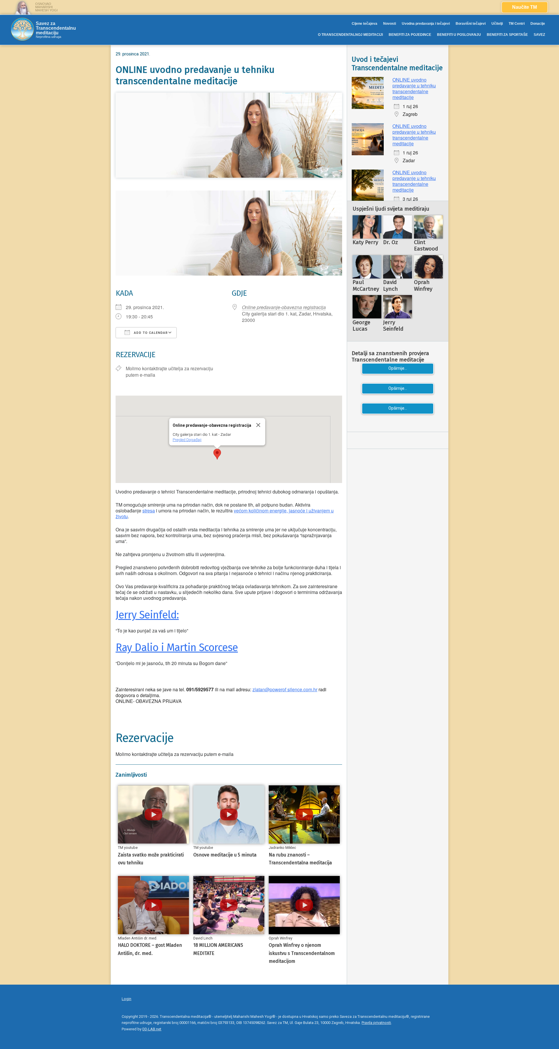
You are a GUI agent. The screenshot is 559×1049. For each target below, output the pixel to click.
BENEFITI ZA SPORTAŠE (507, 35)
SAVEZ (539, 35)
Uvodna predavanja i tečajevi (426, 24)
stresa (148, 510)
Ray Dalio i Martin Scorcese (177, 647)
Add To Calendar (150, 333)
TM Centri (517, 24)
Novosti (389, 24)
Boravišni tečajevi (471, 24)
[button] (217, 454)
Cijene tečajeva (364, 24)
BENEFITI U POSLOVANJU (459, 35)
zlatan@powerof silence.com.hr (284, 689)
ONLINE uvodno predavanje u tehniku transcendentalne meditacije (414, 88)
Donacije (537, 24)
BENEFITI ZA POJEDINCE (410, 35)
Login (126, 999)
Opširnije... (397, 368)
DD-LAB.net (151, 1029)
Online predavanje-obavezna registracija (284, 307)
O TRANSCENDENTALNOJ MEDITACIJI (350, 35)
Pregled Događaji (187, 440)
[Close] (258, 425)
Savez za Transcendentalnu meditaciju (56, 28)
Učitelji (497, 24)
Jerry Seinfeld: (147, 615)
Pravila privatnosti (376, 1022)
